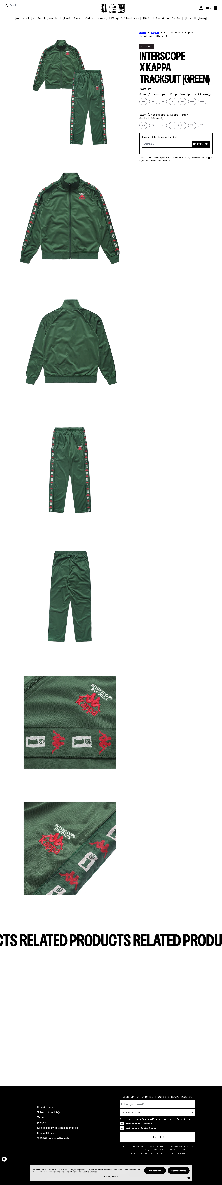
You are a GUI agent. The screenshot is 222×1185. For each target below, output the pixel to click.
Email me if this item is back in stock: (160, 137)
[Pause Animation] (4, 1159)
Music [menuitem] (37, 18)
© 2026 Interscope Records (53, 1138)
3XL (202, 101)
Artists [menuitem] (22, 18)
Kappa (155, 32)
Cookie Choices (46, 1133)
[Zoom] (70, 92)
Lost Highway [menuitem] (196, 18)
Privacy (41, 1122)
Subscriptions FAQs (49, 1112)
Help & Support (46, 1107)
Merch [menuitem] (53, 18)
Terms (40, 1117)
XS (143, 101)
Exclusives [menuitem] (72, 18)
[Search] (7, 5)
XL (182, 101)
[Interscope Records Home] (111, 8)
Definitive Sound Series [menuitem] (163, 18)
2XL (192, 101)
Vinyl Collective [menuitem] (124, 18)
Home (142, 32)
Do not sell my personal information (58, 1127)
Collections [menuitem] (94, 18)
